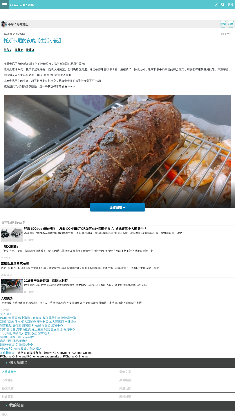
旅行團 (11, 329)
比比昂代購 (68, 317)
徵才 (39, 348)
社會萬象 (8, 396)
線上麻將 (37, 329)
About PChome (10, 348)
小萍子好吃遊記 (18, 24)
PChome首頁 (8, 317)
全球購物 (70, 321)
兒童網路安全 (24, 344)
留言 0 (7, 49)
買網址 (4, 337)
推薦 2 (30, 49)
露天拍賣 (55, 317)
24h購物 (36, 317)
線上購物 (24, 317)
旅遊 (47, 325)
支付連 (16, 325)
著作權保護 (7, 352)
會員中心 (69, 329)
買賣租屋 (6, 325)
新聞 (3, 321)
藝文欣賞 (8, 388)
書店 (45, 317)
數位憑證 (31, 333)
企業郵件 (28, 337)
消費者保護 (7, 344)
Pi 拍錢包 (38, 325)
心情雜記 (8, 380)
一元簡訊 (6, 333)
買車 (3, 329)
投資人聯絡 (28, 348)
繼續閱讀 (116, 207)
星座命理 (56, 329)
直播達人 (18, 333)
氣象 (11, 321)
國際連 (26, 325)
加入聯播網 (56, 321)
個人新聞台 (28, 321)
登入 (3, 314)
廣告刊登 (42, 321)
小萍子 (227, 33)
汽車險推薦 (23, 329)
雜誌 (47, 329)
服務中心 (57, 325)
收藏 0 (19, 49)
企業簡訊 (43, 333)
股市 (18, 321)
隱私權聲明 (19, 340)
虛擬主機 (15, 337)
